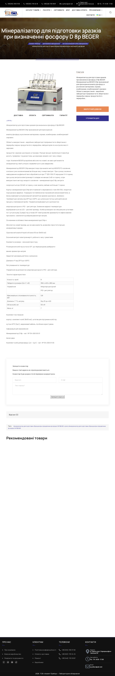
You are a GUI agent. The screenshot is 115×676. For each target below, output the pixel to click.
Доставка (18, 115)
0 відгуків (80, 72)
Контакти (91, 15)
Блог (68, 10)
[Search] (110, 12)
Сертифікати (59, 10)
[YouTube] (12, 662)
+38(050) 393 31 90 (13, 3)
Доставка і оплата (79, 10)
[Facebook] (4, 662)
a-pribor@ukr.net (67, 3)
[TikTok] (16, 662)
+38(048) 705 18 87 (49, 3)
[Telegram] (8, 662)
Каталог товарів (32, 10)
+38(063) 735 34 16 (31, 3)
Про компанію (95, 10)
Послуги (46, 10)
